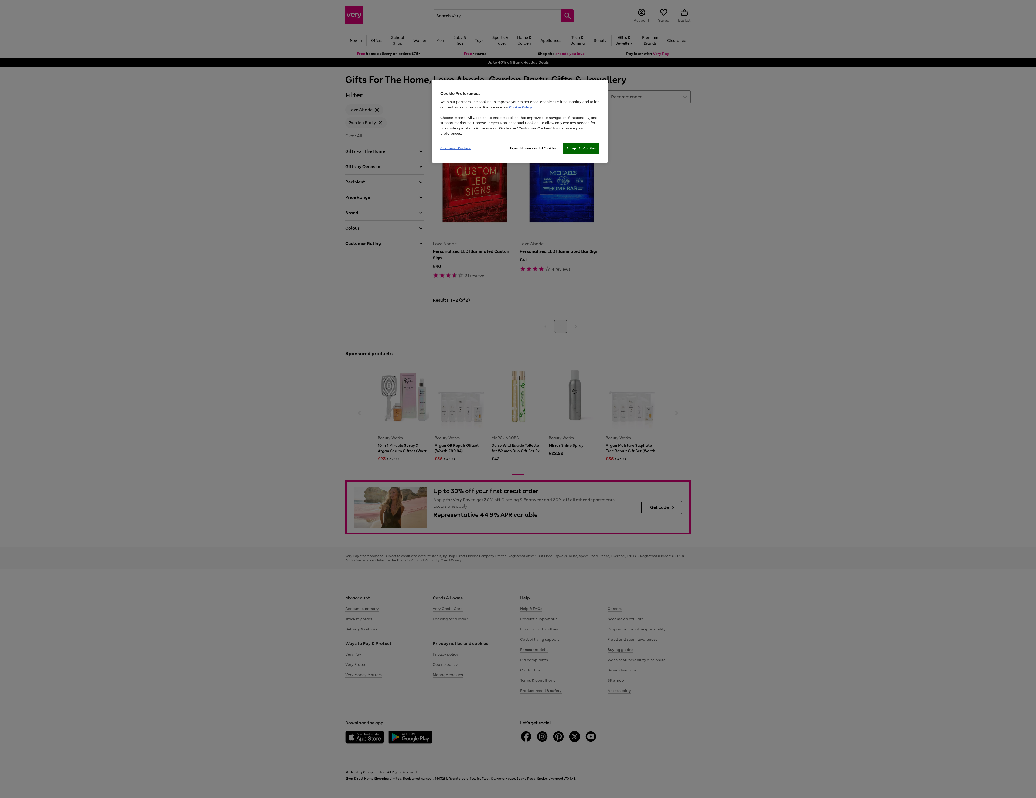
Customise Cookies (455, 148)
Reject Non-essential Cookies (533, 148)
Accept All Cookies (581, 148)
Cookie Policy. (521, 107)
